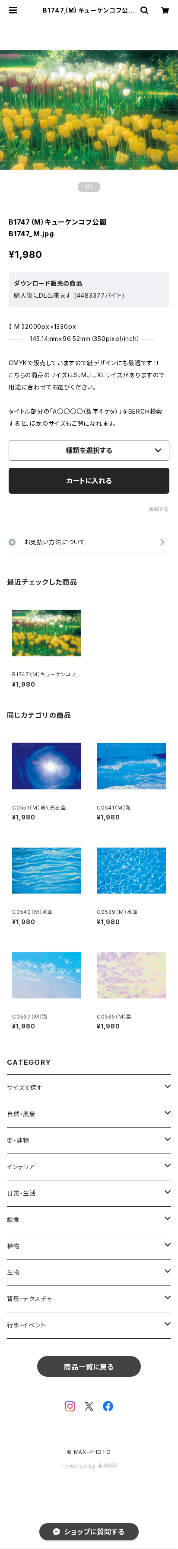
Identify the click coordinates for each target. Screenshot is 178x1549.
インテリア (21, 1166)
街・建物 (18, 1140)
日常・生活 (21, 1193)
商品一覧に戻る (89, 1367)
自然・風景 (21, 1114)
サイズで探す (25, 1087)
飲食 (13, 1219)
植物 (13, 1246)
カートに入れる (89, 480)
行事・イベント (26, 1325)
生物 (13, 1272)
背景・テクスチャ (29, 1298)
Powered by (79, 1465)
